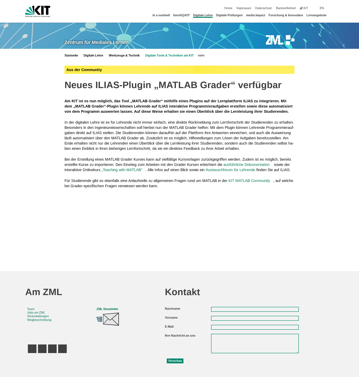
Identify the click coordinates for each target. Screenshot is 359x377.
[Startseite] (332, 15)
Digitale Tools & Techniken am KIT (169, 55)
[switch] (332, 8)
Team (30, 309)
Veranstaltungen (38, 316)
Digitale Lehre (203, 15)
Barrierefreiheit (286, 8)
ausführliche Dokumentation (246, 165)
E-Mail (169, 326)
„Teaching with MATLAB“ (122, 170)
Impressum (244, 8)
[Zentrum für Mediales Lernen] (280, 40)
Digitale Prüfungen (229, 15)
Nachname (172, 308)
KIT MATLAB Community (249, 181)
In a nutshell (161, 15)
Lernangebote (316, 15)
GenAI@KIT (181, 15)
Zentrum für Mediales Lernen (96, 42)
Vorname (171, 317)
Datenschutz (263, 8)
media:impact (255, 15)
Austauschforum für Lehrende (230, 170)
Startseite (71, 55)
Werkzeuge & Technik (124, 55)
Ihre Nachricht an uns (180, 335)
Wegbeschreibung (39, 319)
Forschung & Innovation (286, 15)
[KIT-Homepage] (37, 11)
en (322, 8)
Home (228, 8)
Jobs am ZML (36, 312)
